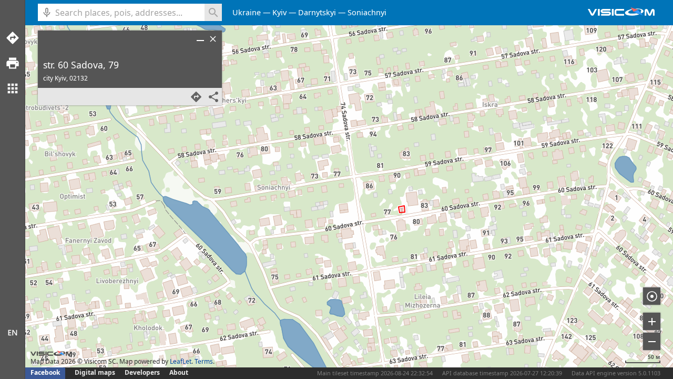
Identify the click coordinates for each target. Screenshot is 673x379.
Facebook (45, 372)
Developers (142, 372)
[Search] (213, 12)
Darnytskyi (317, 12)
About (178, 372)
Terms (204, 361)
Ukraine (246, 12)
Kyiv (279, 12)
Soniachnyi (367, 12)
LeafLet (180, 361)
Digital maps (96, 372)
